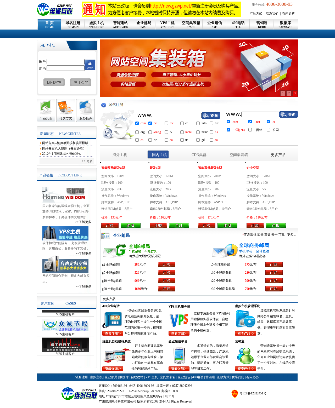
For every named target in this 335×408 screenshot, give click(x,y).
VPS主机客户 (65, 325)
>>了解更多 (83, 222)
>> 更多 (87, 161)
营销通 (261, 25)
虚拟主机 (96, 25)
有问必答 (288, 13)
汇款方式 (256, 13)
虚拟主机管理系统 (273, 310)
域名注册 (73, 25)
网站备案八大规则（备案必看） (64, 148)
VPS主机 (167, 25)
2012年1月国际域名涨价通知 (61, 154)
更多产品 (278, 155)
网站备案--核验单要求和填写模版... (66, 143)
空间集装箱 (191, 25)
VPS (220, 313)
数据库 (285, 25)
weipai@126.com (149, 391)
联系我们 (272, 13)
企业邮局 (144, 25)
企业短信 (214, 25)
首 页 (49, 25)
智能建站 (120, 25)
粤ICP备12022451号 (252, 393)
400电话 (238, 25)
